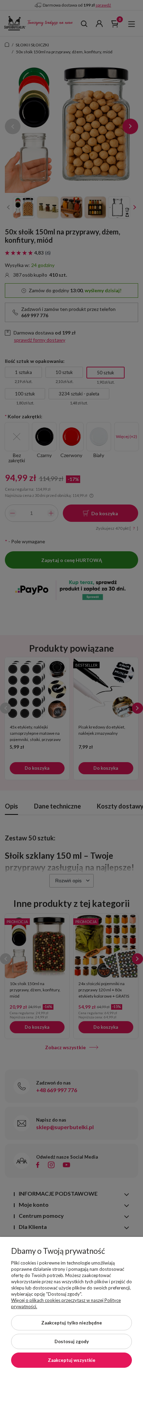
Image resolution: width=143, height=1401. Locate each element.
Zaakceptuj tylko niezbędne (71, 1323)
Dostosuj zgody (71, 1341)
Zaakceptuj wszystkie (71, 1360)
